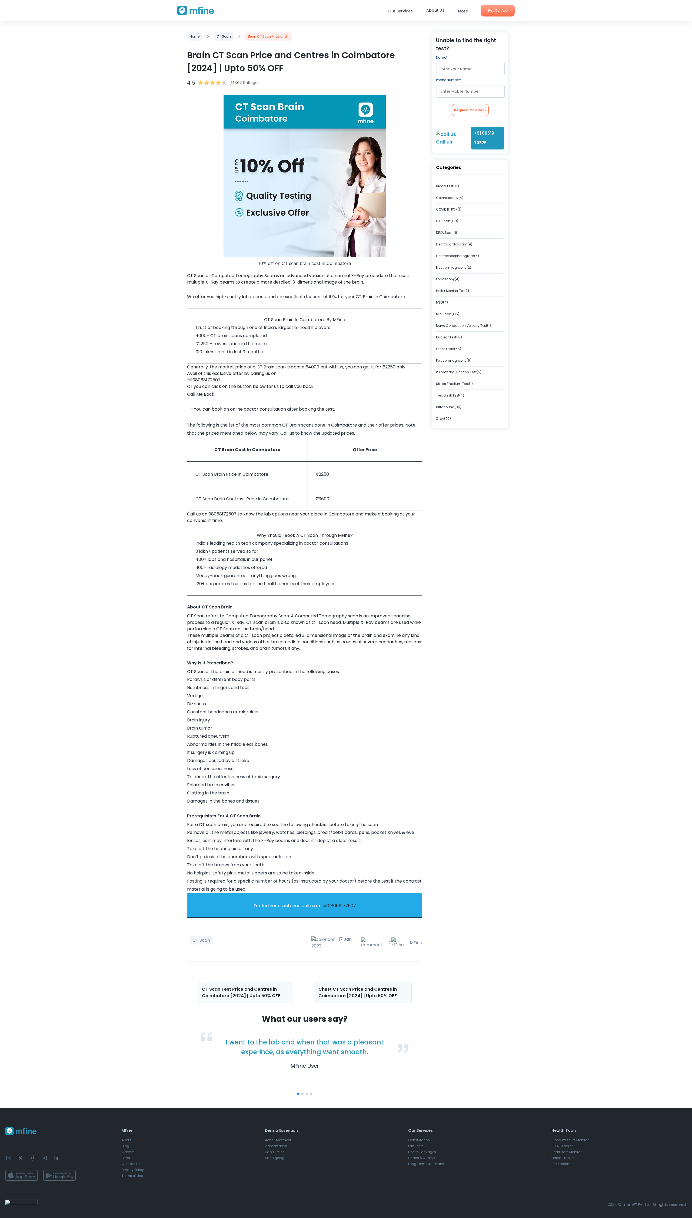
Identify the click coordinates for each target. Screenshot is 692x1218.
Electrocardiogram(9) (454, 244)
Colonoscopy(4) (449, 197)
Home (194, 36)
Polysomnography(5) (453, 360)
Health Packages (422, 1152)
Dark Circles (274, 1152)
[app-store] (21, 1175)
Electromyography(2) (453, 267)
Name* (442, 57)
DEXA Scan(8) (447, 232)
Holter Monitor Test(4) (453, 290)
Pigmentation (276, 1146)
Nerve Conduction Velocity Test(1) (463, 325)
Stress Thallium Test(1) (454, 383)
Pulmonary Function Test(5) (458, 372)
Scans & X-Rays (421, 1158)
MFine (416, 943)
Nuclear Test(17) (449, 337)
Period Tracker (562, 1158)
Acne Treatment (278, 1140)
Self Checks (561, 1164)
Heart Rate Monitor (566, 1152)
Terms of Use (132, 1175)
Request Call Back (470, 110)
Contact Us (131, 1164)
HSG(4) (442, 302)
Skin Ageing (274, 1158)
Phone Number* (448, 80)
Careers (128, 1152)
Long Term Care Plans (426, 1164)
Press (126, 1158)
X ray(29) (443, 418)
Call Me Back (200, 394)
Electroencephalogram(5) (457, 256)
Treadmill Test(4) (450, 395)
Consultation (419, 1140)
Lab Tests (416, 1146)
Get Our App (497, 10)
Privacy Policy (133, 1169)
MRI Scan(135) (447, 314)
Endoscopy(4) (448, 279)
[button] (298, 1094)
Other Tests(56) (448, 349)
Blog (125, 1146)
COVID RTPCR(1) (448, 209)
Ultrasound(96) (448, 407)
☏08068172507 (339, 906)
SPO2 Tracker (562, 1146)
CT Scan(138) (447, 221)
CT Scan (224, 36)
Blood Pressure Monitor (569, 1140)
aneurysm (218, 736)
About (126, 1140)
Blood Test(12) (447, 186)
